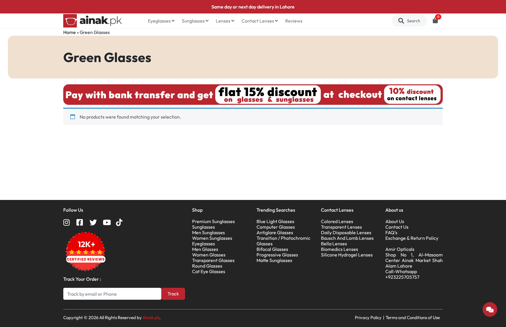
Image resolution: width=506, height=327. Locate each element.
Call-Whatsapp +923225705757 (402, 274)
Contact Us (396, 227)
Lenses (223, 21)
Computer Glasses (276, 227)
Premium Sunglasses (213, 221)
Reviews (293, 21)
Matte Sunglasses (274, 260)
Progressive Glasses (277, 255)
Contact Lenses (258, 21)
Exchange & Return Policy (411, 238)
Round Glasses (207, 266)
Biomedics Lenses (339, 249)
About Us (394, 221)
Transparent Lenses (341, 227)
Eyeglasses (160, 21)
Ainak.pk (151, 317)
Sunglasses (194, 21)
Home (69, 32)
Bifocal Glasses (272, 249)
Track (173, 294)
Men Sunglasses (208, 232)
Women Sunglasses (212, 238)
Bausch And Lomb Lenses (347, 238)
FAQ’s (391, 232)
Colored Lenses (337, 221)
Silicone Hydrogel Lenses (347, 255)
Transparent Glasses (213, 260)
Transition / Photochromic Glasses (283, 240)
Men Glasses (205, 249)
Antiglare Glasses (275, 232)
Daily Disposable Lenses (346, 232)
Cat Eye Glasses (208, 271)
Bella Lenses (334, 243)
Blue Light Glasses (275, 221)
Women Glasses (208, 255)
